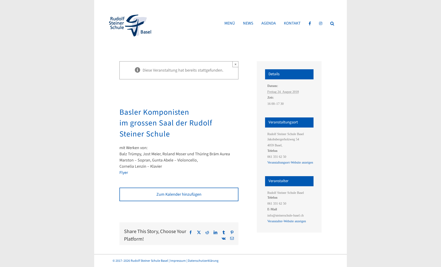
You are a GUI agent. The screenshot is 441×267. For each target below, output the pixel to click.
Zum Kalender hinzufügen (178, 194)
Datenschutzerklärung (203, 261)
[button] (332, 23)
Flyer (123, 172)
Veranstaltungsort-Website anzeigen (290, 162)
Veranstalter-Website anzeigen (286, 221)
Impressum (178, 261)
